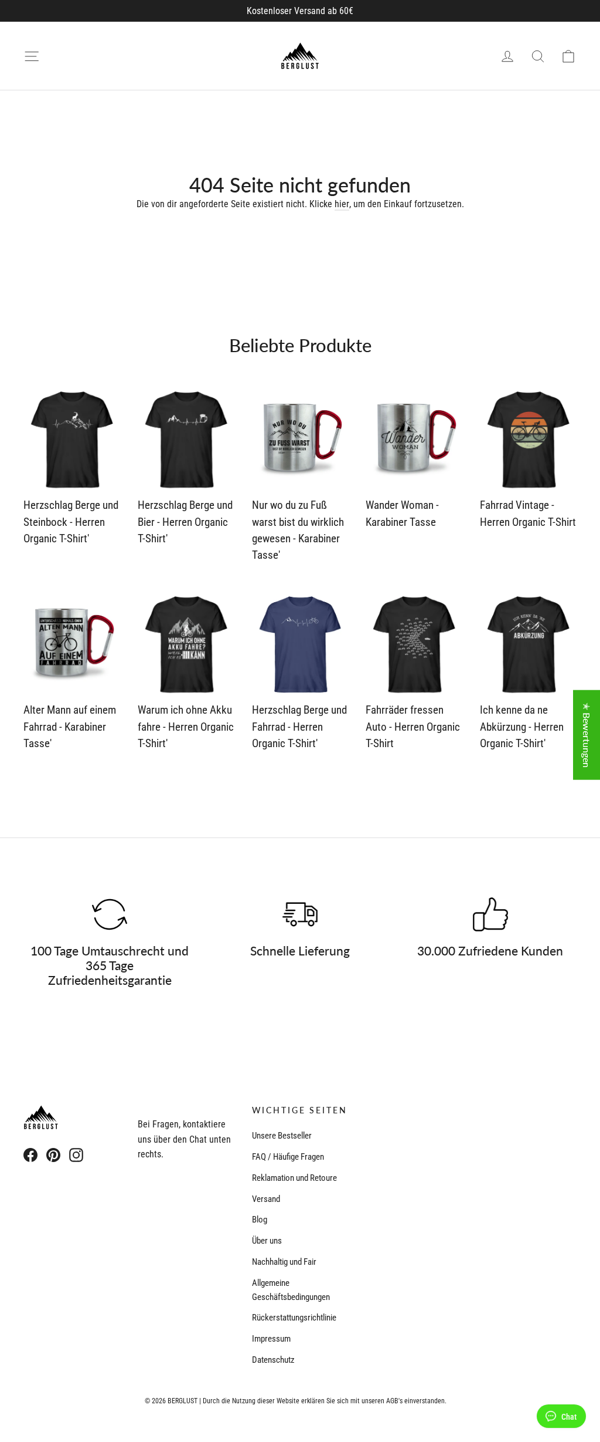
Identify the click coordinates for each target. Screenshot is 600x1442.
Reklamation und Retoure (294, 1178)
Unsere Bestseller (282, 1135)
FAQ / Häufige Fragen (288, 1156)
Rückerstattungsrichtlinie (294, 1317)
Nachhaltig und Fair (284, 1262)
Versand (266, 1199)
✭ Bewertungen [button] (586, 734)
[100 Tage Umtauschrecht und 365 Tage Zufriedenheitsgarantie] (109, 914)
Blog (259, 1219)
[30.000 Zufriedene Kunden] (490, 914)
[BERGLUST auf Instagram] (76, 1155)
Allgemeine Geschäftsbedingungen (291, 1290)
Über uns (267, 1240)
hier (342, 204)
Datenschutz (273, 1360)
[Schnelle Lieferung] (300, 914)
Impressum (271, 1338)
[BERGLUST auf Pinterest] (53, 1155)
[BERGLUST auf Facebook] (30, 1155)
